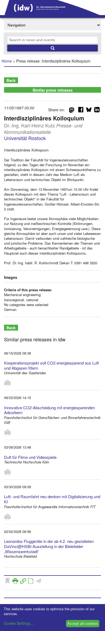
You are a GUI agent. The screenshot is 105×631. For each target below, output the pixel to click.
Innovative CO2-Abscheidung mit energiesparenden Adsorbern (49, 410)
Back (11, 80)
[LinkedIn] (97, 110)
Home (7, 61)
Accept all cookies (82, 623)
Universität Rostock (25, 137)
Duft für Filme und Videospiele (30, 457)
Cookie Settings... (19, 623)
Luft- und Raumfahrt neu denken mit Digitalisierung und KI (52, 499)
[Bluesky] (89, 110)
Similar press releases (53, 90)
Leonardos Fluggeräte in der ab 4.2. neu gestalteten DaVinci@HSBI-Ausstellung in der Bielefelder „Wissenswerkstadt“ (49, 546)
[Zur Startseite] (52, 13)
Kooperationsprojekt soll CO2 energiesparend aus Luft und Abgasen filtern (51, 365)
